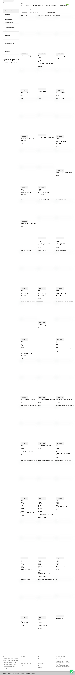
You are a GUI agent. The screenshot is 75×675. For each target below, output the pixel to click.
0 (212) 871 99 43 (12, 664)
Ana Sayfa (23, 9)
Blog (39, 665)
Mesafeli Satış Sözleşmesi (26, 663)
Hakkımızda (40, 658)
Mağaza (40, 667)
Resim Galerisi (41, 663)
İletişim (22, 665)
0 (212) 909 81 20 (12, 662)
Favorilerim (23, 658)
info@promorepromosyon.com (10, 668)
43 (46, 642)
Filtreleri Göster (25, 12)
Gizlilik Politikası (24, 660)
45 (46, 646)
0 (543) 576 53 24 (12, 666)
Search (69, 3)
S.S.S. (39, 660)
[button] (71, 671)
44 (46, 644)
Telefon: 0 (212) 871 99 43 (8, 0)
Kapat (22, 15)
